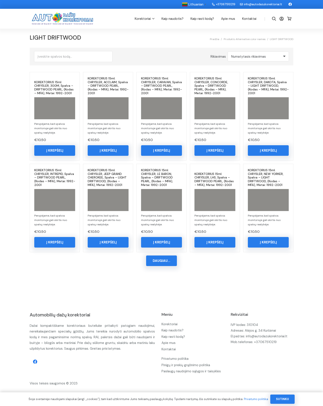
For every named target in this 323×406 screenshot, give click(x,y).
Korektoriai (170, 324)
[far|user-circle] (282, 18)
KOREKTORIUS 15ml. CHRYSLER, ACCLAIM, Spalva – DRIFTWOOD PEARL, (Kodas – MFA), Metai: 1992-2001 (108, 85)
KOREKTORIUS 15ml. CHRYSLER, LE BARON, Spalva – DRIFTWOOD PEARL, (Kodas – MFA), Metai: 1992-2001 (157, 177)
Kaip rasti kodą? (173, 336)
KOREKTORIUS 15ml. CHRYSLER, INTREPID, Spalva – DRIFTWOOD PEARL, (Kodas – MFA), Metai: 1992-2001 (54, 177)
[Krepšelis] (289, 19)
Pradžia (214, 39)
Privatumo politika (175, 358)
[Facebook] (290, 4)
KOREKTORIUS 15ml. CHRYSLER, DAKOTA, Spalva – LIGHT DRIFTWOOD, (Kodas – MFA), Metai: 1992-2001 (268, 85)
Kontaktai (169, 349)
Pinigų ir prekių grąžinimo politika (186, 365)
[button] (54, 150)
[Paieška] (274, 18)
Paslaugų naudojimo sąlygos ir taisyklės (191, 371)
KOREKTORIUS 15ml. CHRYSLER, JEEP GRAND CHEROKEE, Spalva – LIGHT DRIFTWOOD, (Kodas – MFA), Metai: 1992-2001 (107, 177)
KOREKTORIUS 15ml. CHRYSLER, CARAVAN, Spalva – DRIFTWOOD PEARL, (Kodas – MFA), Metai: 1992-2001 (161, 85)
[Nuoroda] (62, 18)
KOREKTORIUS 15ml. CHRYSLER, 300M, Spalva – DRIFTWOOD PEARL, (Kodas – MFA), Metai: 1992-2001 (54, 87)
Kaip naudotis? (172, 330)
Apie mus (169, 343)
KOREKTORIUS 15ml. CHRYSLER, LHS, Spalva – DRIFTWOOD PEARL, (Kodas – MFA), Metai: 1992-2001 (214, 179)
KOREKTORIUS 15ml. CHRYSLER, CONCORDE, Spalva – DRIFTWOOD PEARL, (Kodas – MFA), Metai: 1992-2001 (211, 85)
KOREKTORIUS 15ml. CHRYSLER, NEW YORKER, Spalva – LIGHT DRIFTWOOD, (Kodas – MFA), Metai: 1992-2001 (265, 177)
